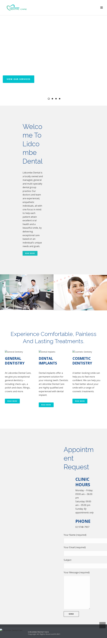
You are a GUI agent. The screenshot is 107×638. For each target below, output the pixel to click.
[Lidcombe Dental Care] (11, 630)
